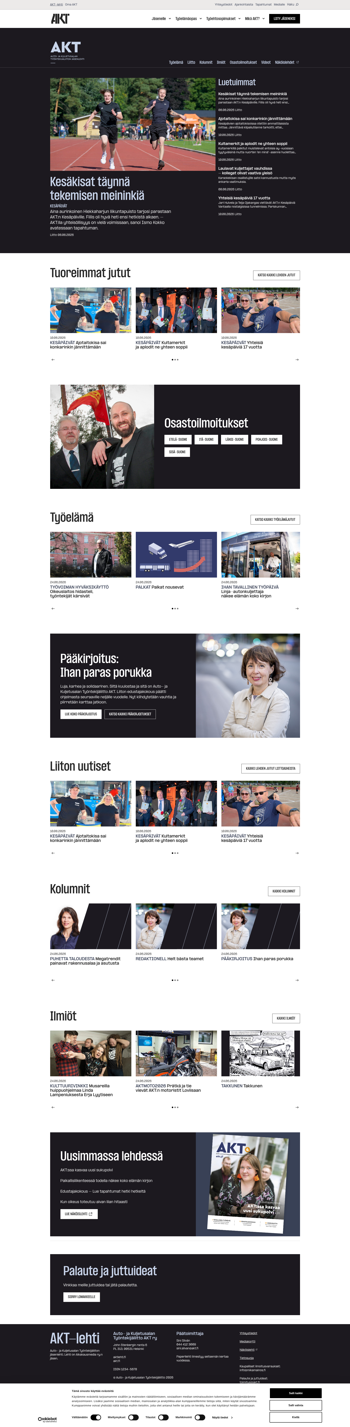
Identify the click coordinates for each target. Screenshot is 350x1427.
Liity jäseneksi (284, 18)
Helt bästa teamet (185, 959)
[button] (102, 437)
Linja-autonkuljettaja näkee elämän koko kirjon (246, 594)
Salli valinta (295, 1405)
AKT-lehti (56, 4)
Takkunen (252, 1086)
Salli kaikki (296, 1393)
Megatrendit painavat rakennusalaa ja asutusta (85, 961)
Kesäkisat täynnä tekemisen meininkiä (97, 188)
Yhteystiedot (223, 4)
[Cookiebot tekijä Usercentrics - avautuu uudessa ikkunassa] (47, 1420)
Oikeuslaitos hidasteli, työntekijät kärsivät (71, 594)
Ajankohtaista (244, 4)
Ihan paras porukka (273, 959)
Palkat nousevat (168, 587)
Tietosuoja (247, 1358)
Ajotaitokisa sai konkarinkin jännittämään (255, 119)
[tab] (172, 359)
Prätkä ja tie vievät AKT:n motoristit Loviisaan (169, 1088)
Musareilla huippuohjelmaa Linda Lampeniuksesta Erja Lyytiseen (81, 1090)
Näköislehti (247, 1350)
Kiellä (295, 1417)
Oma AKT (71, 4)
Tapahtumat (263, 4)
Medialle (279, 4)
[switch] (133, 1417)
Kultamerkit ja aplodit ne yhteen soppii (253, 143)
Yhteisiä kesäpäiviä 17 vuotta (244, 198)
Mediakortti (247, 1341)
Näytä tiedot (220, 1417)
